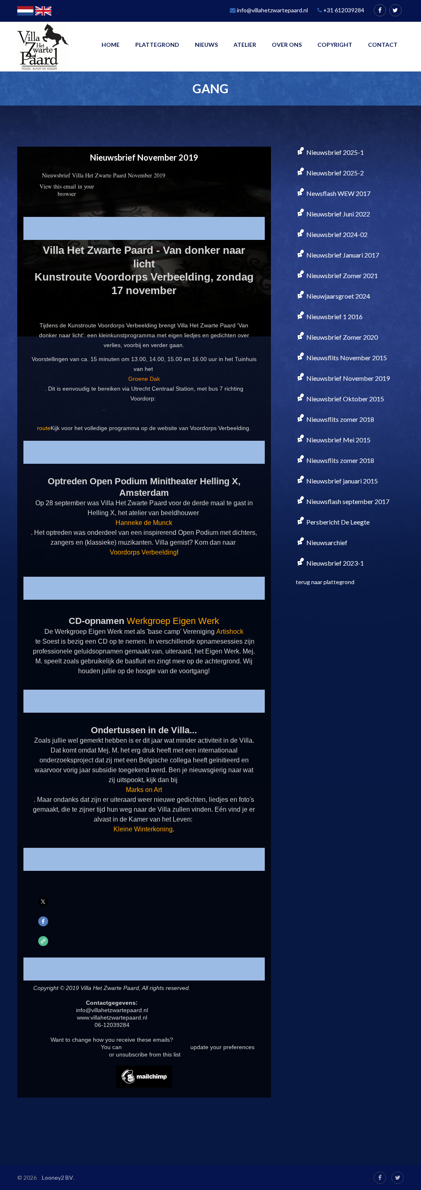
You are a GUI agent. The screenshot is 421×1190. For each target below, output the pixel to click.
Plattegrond (157, 44)
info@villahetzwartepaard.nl (272, 10)
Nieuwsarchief (326, 542)
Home (111, 44)
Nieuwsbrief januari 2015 (341, 481)
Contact (383, 44)
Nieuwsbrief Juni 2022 (337, 214)
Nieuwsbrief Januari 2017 (342, 255)
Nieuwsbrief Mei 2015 (337, 440)
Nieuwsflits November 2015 (346, 357)
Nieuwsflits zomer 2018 (339, 419)
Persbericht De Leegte (337, 522)
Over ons (287, 44)
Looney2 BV (57, 1177)
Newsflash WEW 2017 (337, 193)
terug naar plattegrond (325, 581)
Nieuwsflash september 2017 (347, 501)
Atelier (245, 44)
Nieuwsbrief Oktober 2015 (344, 399)
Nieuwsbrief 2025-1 (334, 152)
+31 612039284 (343, 10)
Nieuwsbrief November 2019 (347, 378)
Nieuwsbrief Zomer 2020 (341, 337)
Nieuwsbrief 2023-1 (334, 563)
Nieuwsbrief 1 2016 (334, 316)
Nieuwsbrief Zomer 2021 (341, 275)
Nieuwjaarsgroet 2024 (337, 296)
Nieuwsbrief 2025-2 (334, 173)
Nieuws (206, 44)
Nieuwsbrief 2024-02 (336, 234)
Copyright (334, 44)
